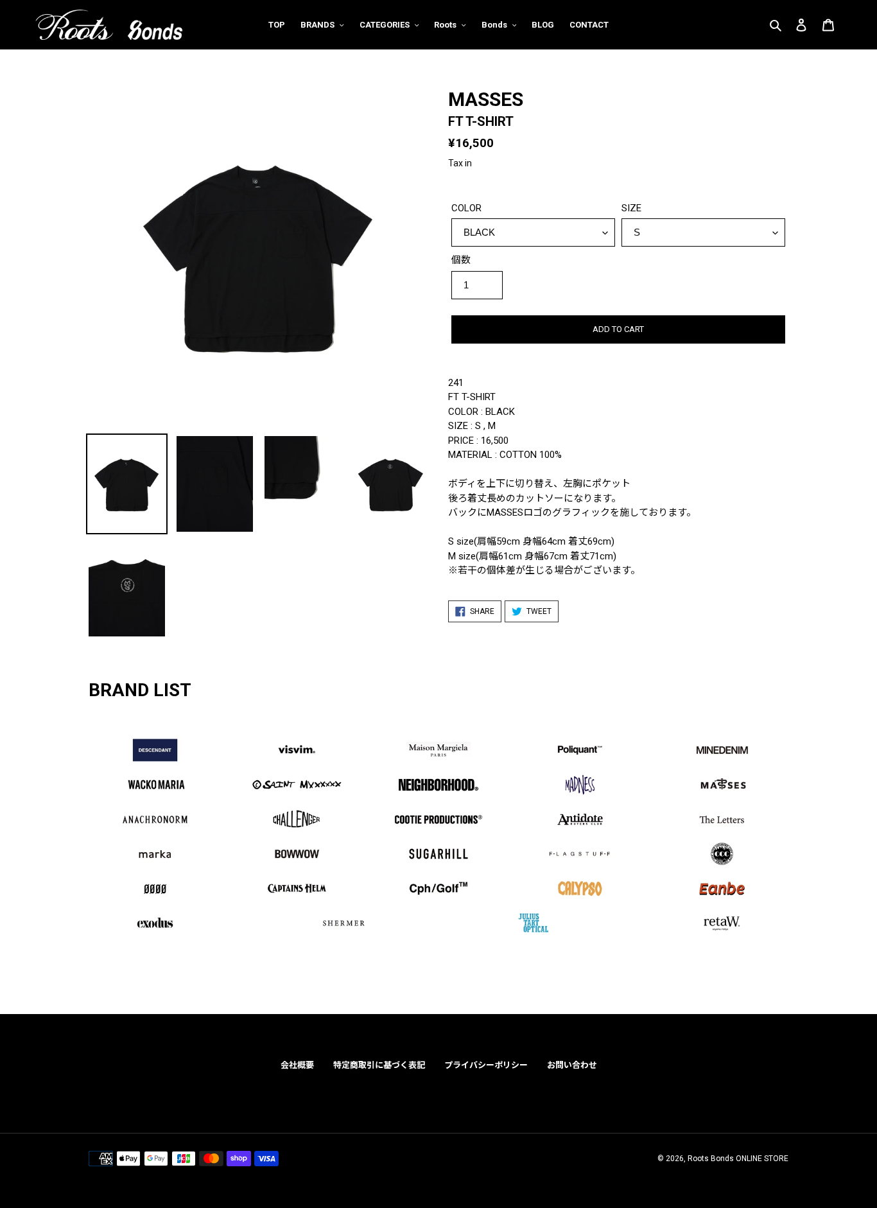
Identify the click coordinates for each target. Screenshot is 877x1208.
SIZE (631, 208)
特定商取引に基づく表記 (379, 1065)
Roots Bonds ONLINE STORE (738, 1158)
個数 (461, 260)
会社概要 (297, 1065)
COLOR (466, 208)
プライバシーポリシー (486, 1065)
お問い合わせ (572, 1065)
